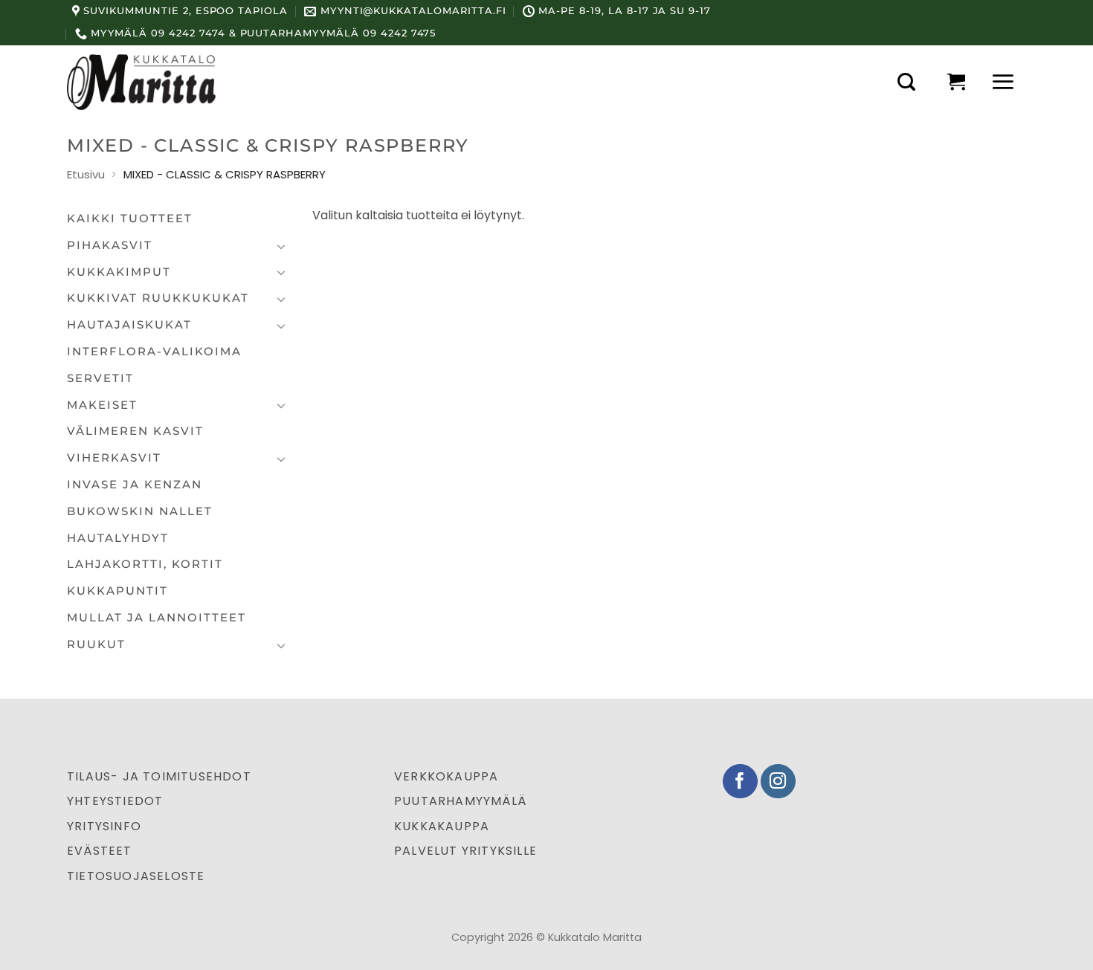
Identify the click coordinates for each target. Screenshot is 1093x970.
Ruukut (96, 644)
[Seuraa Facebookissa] (740, 781)
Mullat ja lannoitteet (156, 617)
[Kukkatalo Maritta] (141, 82)
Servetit (100, 378)
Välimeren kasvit (135, 431)
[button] (906, 81)
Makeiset (102, 405)
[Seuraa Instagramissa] (778, 781)
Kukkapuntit (117, 591)
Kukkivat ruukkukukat (158, 298)
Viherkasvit (114, 458)
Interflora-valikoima (154, 351)
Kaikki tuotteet (130, 218)
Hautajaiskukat (129, 325)
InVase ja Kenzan (134, 484)
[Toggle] (281, 246)
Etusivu (86, 174)
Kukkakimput (119, 272)
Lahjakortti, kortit (145, 564)
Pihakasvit (109, 245)
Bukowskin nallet (140, 511)
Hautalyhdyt (118, 538)
